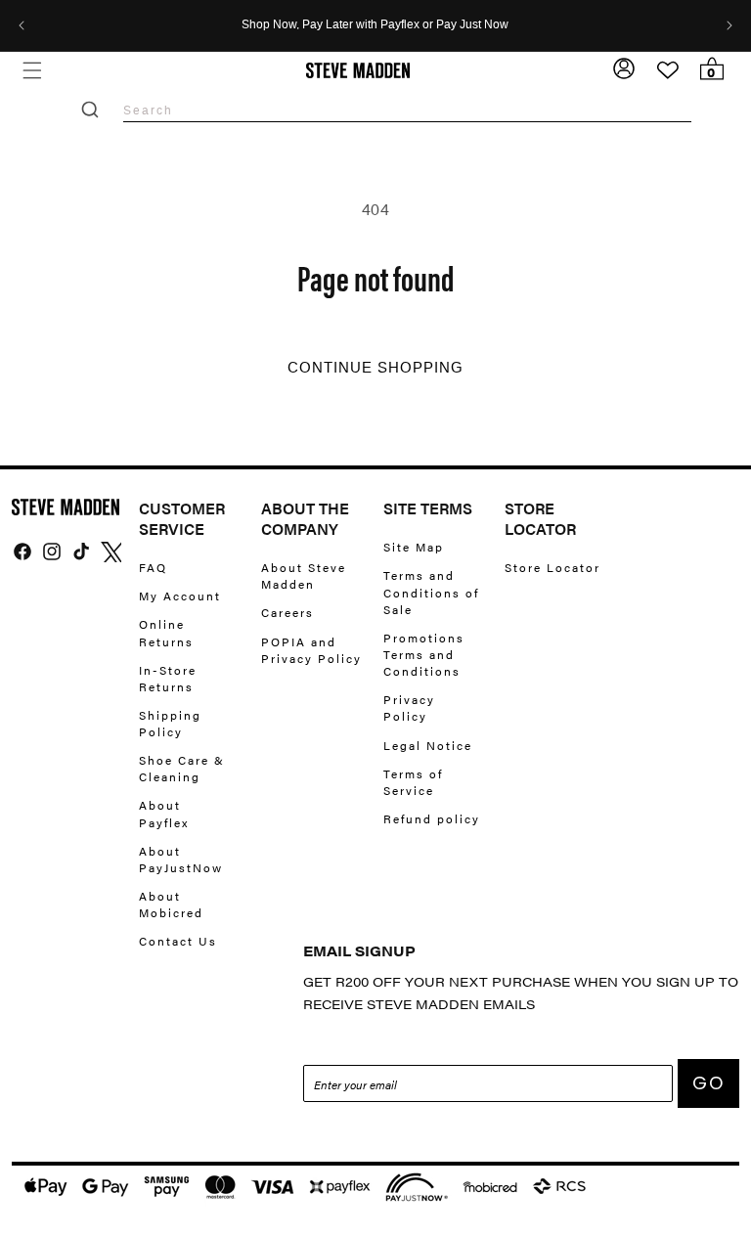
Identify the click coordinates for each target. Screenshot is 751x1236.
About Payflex (164, 813)
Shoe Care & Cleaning (182, 768)
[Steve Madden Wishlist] (668, 70)
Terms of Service (413, 782)
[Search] (90, 109)
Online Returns (166, 632)
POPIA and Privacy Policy (311, 650)
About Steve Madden (303, 576)
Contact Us (178, 940)
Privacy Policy (409, 707)
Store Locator (552, 567)
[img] (22, 551)
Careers (287, 612)
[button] (32, 71)
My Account (180, 595)
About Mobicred (171, 904)
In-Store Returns (168, 678)
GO (708, 1083)
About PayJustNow (181, 859)
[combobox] (407, 110)
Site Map (413, 547)
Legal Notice (427, 745)
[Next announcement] (729, 25)
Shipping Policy (170, 723)
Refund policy (431, 818)
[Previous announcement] (21, 25)
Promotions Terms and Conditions (423, 654)
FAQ (153, 567)
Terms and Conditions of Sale (431, 591)
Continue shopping (375, 367)
